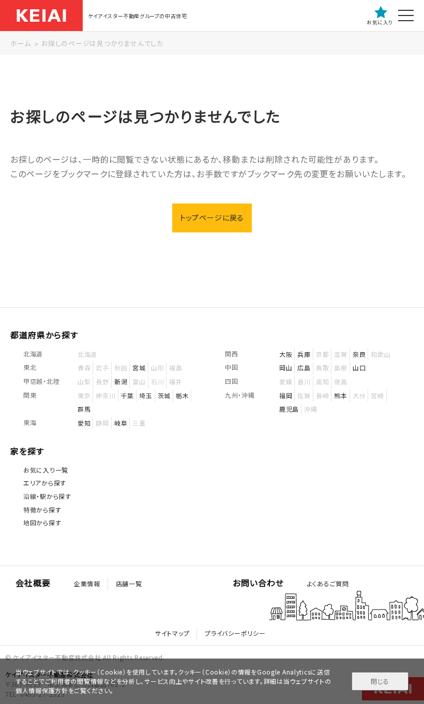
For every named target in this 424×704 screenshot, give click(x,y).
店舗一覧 (129, 583)
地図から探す (42, 522)
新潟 (120, 381)
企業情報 (87, 583)
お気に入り (380, 22)
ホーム (20, 43)
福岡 (285, 395)
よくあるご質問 (328, 583)
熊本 (340, 395)
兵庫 (303, 354)
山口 (359, 367)
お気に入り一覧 (45, 469)
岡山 (285, 367)
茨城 (164, 395)
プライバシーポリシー (235, 633)
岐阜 (120, 422)
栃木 (182, 395)
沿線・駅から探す (47, 496)
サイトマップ (172, 633)
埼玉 (145, 395)
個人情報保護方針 (42, 690)
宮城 (138, 367)
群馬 (84, 408)
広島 (303, 367)
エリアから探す (44, 482)
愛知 (84, 422)
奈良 (359, 354)
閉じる (380, 681)
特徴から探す (42, 509)
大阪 (285, 354)
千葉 (127, 395)
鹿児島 (289, 408)
